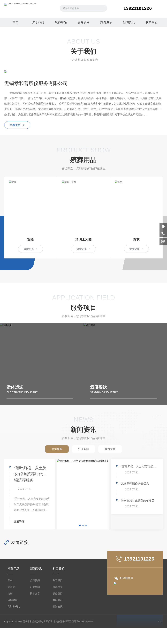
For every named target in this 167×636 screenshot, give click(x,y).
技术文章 (35, 593)
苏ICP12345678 (85, 621)
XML (160, 621)
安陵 (30, 239)
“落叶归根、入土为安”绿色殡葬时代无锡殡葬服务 (30, 474)
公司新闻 (35, 580)
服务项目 (83, 22)
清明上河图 (83, 239)
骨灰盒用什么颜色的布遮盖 (137, 500)
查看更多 (31, 249)
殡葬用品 (61, 22)
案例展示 (106, 22)
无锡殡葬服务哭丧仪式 (135, 483)
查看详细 (19, 521)
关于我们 (38, 22)
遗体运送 (15, 387)
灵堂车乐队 (14, 606)
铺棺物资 (12, 600)
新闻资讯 (129, 22)
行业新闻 (35, 587)
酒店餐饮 (98, 387)
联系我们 (151, 22)
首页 (15, 22)
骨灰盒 (11, 587)
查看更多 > (17, 125)
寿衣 (136, 239)
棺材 (10, 593)
